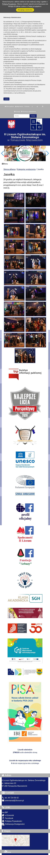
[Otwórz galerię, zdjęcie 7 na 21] (14, 247)
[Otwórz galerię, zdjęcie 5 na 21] (14, 231)
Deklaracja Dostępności (14, 824)
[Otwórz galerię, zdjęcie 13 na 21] (14, 293)
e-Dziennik (9, 815)
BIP (6, 812)
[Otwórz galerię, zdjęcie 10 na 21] (36, 262)
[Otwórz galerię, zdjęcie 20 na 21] (36, 340)
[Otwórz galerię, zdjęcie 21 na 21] (25, 356)
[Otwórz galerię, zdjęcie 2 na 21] (36, 200)
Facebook (8, 818)
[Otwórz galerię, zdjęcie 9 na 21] (14, 262)
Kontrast (17, 111)
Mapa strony (19, 106)
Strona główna (10, 106)
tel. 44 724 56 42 (11, 798)
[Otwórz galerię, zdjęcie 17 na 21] (14, 325)
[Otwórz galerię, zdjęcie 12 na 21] (36, 278)
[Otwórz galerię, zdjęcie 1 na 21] (14, 200)
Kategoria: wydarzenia (26, 169)
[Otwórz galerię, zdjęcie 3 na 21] (14, 216)
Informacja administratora (29, 111)
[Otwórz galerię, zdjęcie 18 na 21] (36, 325)
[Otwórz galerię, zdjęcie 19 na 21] (14, 340)
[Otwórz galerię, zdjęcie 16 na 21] (36, 309)
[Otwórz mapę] (16, 840)
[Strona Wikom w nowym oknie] (7, 851)
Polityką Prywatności (9, 4)
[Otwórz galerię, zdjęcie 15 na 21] (14, 309)
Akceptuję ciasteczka (25, 10)
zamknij (6, 99)
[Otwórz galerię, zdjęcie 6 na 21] (36, 231)
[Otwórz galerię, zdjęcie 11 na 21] (14, 278)
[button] (47, 153)
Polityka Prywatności (13, 821)
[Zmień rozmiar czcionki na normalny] (32, 106)
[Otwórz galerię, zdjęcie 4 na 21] (36, 216)
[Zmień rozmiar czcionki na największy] (42, 106)
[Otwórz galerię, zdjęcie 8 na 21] (36, 247)
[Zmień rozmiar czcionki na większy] (37, 106)
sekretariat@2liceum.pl (14, 801)
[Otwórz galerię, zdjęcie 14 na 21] (36, 293)
